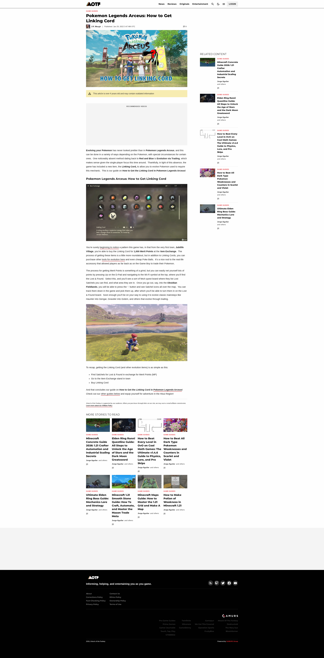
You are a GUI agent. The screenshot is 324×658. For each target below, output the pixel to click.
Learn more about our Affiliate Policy (99, 405)
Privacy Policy (92, 604)
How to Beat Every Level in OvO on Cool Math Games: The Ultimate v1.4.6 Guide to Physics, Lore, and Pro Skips (227, 143)
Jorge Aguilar (92, 460)
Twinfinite (186, 620)
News (162, 4)
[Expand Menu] (223, 4)
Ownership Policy (118, 601)
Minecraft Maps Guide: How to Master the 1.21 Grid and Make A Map (149, 502)
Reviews (172, 4)
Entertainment (200, 4)
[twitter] (223, 583)
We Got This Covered (204, 624)
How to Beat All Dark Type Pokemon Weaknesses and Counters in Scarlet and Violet (175, 449)
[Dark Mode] (218, 4)
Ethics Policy (115, 597)
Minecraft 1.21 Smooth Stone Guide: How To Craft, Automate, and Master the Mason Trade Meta (123, 505)
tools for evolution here (113, 259)
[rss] (210, 583)
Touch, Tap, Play (168, 631)
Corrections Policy (94, 597)
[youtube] (235, 583)
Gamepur (209, 620)
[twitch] (216, 583)
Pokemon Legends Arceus (167, 389)
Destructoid (232, 624)
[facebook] (229, 583)
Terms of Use (115, 604)
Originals (184, 4)
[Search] (212, 4)
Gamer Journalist (167, 628)
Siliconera (186, 624)
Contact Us (115, 593)
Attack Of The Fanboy (228, 620)
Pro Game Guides (167, 620)
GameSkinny (185, 628)
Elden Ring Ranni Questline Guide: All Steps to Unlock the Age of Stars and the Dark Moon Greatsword (123, 449)
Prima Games (169, 624)
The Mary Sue (231, 628)
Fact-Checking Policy (96, 601)
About (89, 593)
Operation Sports (206, 628)
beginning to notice (109, 247)
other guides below (110, 394)
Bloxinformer (232, 631)
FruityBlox (209, 631)
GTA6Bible (170, 635)
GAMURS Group (232, 641)
